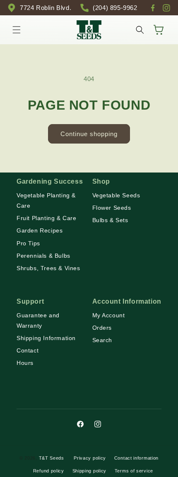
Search (102, 340)
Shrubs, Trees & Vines (48, 268)
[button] (16, 30)
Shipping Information (46, 338)
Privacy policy (90, 457)
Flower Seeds (111, 207)
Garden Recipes (40, 230)
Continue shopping (89, 133)
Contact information (136, 457)
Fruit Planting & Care (47, 218)
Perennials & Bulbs (43, 255)
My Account (108, 315)
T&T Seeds (51, 457)
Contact (27, 350)
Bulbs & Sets (110, 220)
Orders (102, 327)
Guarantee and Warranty (38, 320)
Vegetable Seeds (116, 195)
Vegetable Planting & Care (46, 200)
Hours (25, 363)
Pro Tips (28, 243)
